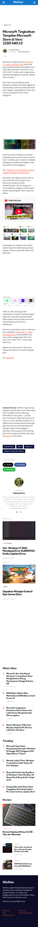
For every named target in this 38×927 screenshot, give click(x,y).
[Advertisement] (19, 13)
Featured (17, 844)
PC (10, 25)
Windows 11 (29, 446)
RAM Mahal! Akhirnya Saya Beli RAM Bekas (23, 865)
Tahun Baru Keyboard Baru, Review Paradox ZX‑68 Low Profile (23, 849)
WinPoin (18, 2)
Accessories (6, 828)
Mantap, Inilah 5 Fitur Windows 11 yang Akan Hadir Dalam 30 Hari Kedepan (20, 763)
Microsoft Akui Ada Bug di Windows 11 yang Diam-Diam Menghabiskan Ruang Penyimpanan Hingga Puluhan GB (19, 678)
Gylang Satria (14, 50)
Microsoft (10, 358)
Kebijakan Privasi (9, 915)
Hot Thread (7, 543)
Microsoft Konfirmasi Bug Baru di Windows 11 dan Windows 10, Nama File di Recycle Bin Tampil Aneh (20, 776)
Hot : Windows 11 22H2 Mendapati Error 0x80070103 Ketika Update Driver (19, 550)
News (6, 25)
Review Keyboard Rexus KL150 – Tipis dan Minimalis (18, 833)
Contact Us (6, 911)
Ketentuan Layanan (26, 913)
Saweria (8, 436)
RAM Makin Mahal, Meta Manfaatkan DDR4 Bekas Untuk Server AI (20, 695)
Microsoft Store (9, 446)
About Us (22, 911)
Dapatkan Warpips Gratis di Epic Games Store (17, 593)
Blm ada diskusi (23, 52)
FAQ (4, 913)
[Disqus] (19, 632)
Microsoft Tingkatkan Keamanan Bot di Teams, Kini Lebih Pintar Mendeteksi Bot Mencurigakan (19, 712)
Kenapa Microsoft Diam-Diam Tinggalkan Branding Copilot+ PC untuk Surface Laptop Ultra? (20, 789)
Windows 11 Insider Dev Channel (14, 451)
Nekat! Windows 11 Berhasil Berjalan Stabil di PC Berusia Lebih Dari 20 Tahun (19, 727)
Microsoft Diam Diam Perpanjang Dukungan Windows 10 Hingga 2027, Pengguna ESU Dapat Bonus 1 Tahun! (20, 750)
